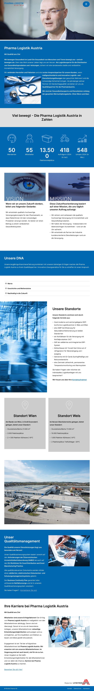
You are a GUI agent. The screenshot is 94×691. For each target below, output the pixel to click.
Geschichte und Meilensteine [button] (19, 288)
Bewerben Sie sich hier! (13, 669)
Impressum (86, 688)
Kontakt (69, 688)
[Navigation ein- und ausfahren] (86, 4)
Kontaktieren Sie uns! (28, 590)
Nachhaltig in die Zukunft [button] (17, 293)
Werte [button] (10, 284)
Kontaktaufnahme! (79, 380)
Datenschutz (77, 688)
